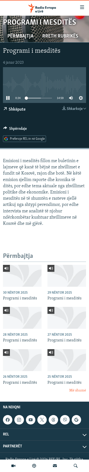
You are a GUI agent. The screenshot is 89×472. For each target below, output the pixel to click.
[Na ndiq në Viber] (64, 420)
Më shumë (77, 390)
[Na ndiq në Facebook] (7, 420)
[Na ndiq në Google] (76, 420)
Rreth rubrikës (60, 36)
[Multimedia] (13, 466)
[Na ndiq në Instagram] (19, 420)
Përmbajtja (20, 36)
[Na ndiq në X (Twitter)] (42, 420)
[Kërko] (75, 466)
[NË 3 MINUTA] (54, 466)
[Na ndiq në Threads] (53, 420)
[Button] (15, 130)
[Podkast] (34, 466)
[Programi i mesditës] (22, 276)
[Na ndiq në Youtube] (30, 420)
